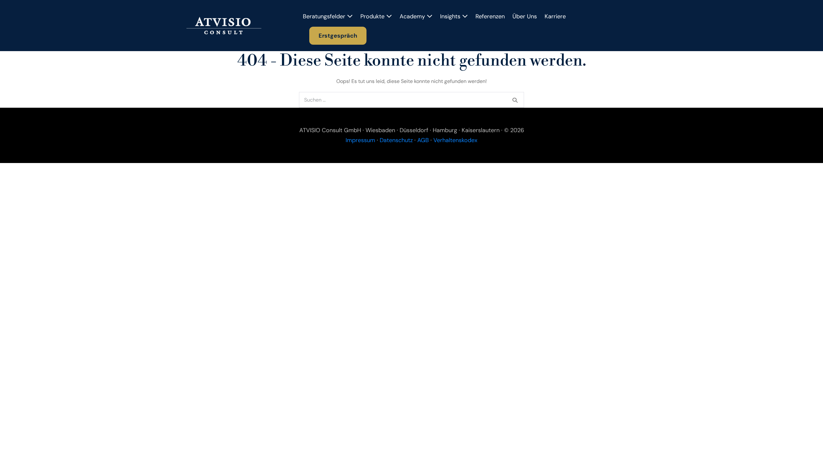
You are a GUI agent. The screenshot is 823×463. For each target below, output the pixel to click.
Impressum (360, 140)
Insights (451, 16)
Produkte (373, 16)
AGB (423, 140)
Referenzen (490, 16)
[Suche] (515, 100)
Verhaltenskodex (455, 140)
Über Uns (524, 16)
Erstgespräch (338, 36)
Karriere (555, 16)
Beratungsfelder (325, 16)
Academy (413, 16)
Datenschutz (396, 140)
